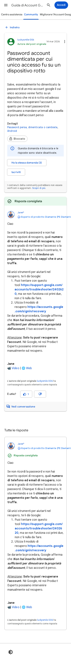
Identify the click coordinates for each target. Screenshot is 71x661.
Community (31, 14)
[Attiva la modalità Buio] (10, 652)
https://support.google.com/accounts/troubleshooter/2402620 (39, 289)
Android (12, 131)
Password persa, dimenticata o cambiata (32, 127)
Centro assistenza (11, 14)
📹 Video (13, 368)
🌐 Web (27, 368)
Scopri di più (39, 188)
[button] (5, 5)
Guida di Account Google (27, 5)
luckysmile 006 (45, 381)
